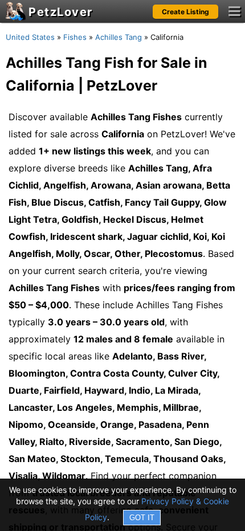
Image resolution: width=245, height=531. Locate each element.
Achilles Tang (118, 37)
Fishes (75, 37)
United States (30, 37)
